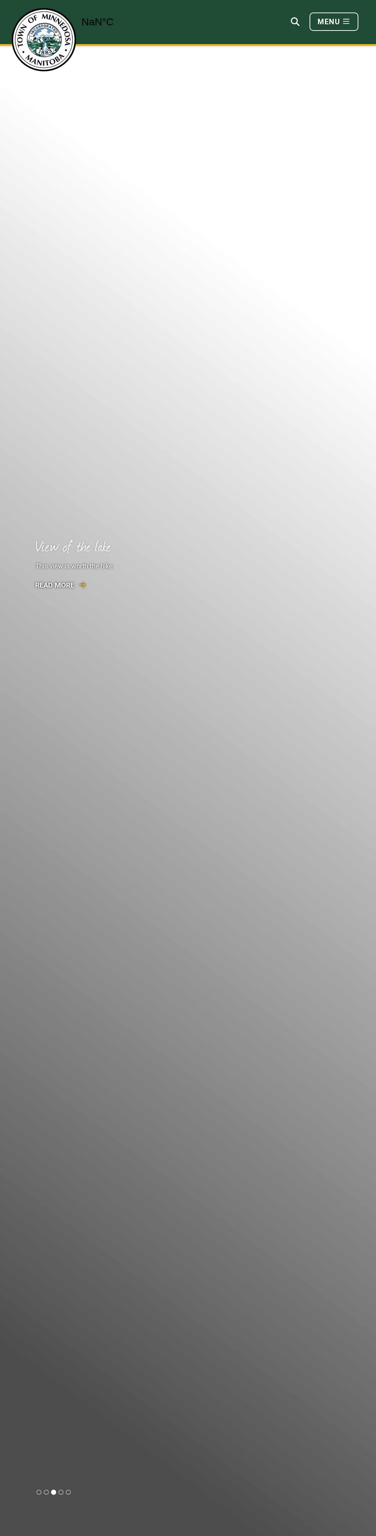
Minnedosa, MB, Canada (116, 22)
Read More (55, 585)
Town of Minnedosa (44, 39)
